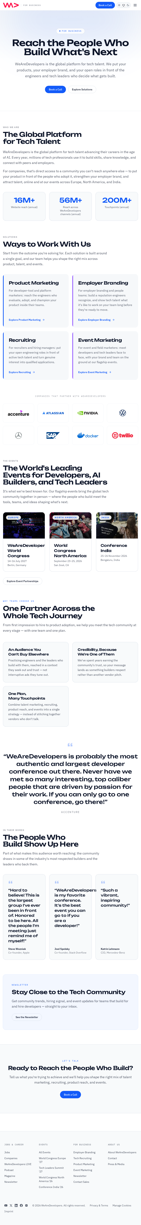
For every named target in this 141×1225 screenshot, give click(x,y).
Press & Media (116, 1164)
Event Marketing (82, 1170)
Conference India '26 (51, 1187)
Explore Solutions (82, 89)
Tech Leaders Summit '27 (51, 1169)
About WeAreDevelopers (122, 1152)
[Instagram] (26, 1205)
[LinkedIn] (16, 1205)
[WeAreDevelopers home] (11, 5)
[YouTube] (5, 1205)
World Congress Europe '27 (52, 1160)
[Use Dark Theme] (128, 5)
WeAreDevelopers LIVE (17, 1164)
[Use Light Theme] (119, 5)
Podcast (9, 1170)
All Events (44, 1152)
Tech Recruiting (82, 1158)
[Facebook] (21, 1205)
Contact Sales (81, 1182)
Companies (10, 1158)
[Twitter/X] (11, 1205)
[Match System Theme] (123, 5)
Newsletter (10, 1182)
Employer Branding (84, 1152)
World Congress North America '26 (51, 1179)
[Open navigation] (135, 5)
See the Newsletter (27, 1017)
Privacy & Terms (99, 1205)
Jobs (7, 1152)
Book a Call (105, 5)
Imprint (8, 1211)
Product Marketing (83, 1164)
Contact (112, 1158)
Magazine (9, 1176)
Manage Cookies (122, 1205)
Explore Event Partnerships (22, 581)
